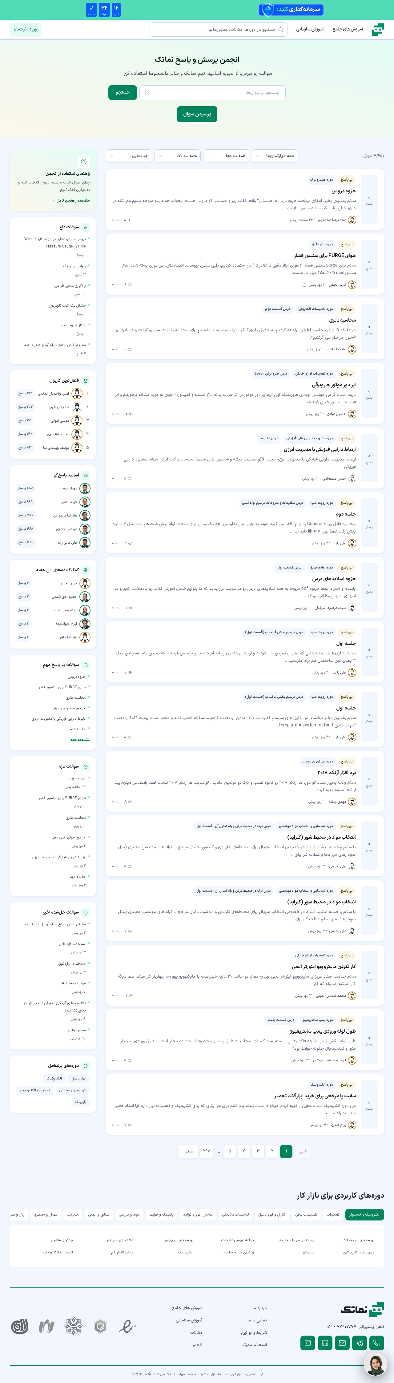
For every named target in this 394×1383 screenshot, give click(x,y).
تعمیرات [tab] (333, 1214)
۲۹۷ (206, 1151)
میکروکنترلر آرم (122, 1252)
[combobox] (275, 156)
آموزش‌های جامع (347, 29)
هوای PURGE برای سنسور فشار (62, 687)
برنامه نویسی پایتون (178, 1240)
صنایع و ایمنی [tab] (98, 1214)
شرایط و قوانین (254, 1332)
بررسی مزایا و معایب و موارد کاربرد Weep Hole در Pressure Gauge (55, 242)
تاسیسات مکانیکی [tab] (235, 1214)
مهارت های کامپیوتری (359, 1252)
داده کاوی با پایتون (119, 1240)
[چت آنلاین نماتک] (375, 1364)
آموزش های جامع (187, 1308)
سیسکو (308, 1252)
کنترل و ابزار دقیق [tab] (272, 1214)
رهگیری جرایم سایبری (238, 1252)
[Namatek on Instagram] (307, 1343)
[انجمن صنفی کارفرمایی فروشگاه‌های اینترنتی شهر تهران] (73, 1326)
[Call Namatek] (376, 1343)
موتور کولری (77, 1030)
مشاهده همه (80, 740)
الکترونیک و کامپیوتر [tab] (364, 1214)
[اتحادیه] (101, 1326)
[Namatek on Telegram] (359, 1343)
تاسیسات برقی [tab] (306, 1214)
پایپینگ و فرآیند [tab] (161, 1214)
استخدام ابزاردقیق (72, 964)
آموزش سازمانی (310, 29)
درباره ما (259, 1308)
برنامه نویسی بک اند (359, 1240)
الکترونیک (54, 1078)
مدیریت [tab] (72, 1214)
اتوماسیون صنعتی (72, 1090)
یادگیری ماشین (62, 1240)
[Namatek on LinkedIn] (325, 1343)
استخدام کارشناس (72, 944)
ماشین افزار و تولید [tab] (197, 1214)
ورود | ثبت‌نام (25, 29)
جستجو (123, 92)
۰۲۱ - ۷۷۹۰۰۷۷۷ (341, 1327)
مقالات (196, 1332)
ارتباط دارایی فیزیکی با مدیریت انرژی (59, 719)
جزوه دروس (77, 677)
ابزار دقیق (79, 1078)
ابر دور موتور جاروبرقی (69, 708)
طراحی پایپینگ (74, 266)
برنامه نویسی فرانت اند (296, 1240)
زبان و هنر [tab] (17, 1214)
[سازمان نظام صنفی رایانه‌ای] (47, 1326)
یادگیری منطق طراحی (70, 286)
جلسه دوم (78, 729)
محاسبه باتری (76, 698)
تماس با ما (257, 1320)
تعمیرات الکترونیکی (35, 1090)
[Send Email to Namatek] (342, 1343)
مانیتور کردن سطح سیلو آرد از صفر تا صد (55, 345)
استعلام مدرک (254, 1345)
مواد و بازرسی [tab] (129, 1214)
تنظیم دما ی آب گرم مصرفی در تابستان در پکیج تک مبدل (54, 1006)
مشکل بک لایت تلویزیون (67, 305)
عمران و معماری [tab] (45, 1214)
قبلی (303, 1151)
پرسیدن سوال (197, 114)
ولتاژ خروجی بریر (72, 325)
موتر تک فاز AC (74, 983)
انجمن (196, 1345)
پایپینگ (80, 1102)
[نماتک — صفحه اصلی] (378, 29)
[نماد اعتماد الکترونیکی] (127, 1326)
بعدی (188, 1151)
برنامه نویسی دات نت (237, 1240)
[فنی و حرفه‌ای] (20, 1326)
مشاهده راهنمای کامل (73, 200)
